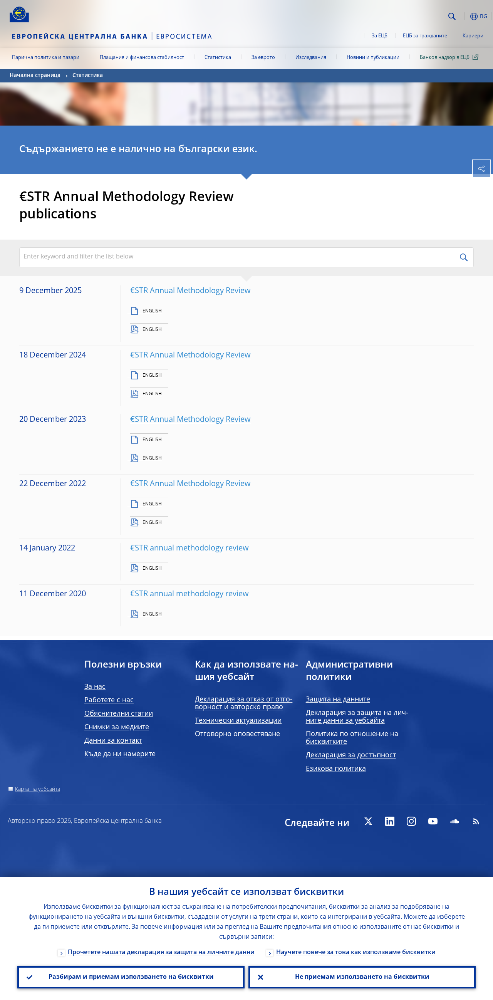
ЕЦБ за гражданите (425, 36)
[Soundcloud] (454, 821)
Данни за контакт (113, 740)
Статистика (218, 57)
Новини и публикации (373, 57)
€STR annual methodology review (189, 548)
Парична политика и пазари (45, 57)
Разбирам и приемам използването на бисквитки (131, 977)
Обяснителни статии (118, 713)
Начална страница (35, 75)
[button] (464, 16)
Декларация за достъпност (351, 755)
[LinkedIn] (390, 821)
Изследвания (310, 57)
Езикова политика (336, 768)
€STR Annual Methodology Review (190, 291)
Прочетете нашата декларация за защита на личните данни (161, 953)
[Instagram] (411, 821)
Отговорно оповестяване (237, 734)
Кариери (473, 36)
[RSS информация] (476, 821)
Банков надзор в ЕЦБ (445, 57)
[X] (368, 821)
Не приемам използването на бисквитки (362, 977)
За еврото (263, 57)
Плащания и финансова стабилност (142, 57)
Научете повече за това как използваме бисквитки (356, 953)
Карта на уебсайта (37, 789)
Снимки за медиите (116, 727)
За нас (95, 686)
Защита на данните (338, 699)
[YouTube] (433, 821)
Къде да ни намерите (120, 754)
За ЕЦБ (379, 36)
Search (452, 16)
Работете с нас (109, 700)
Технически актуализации (238, 720)
